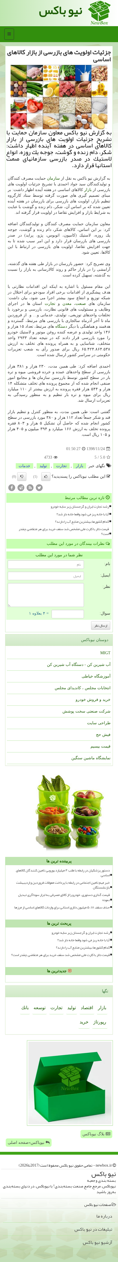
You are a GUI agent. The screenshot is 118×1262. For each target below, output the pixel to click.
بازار (88, 190)
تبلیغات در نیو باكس (93, 1229)
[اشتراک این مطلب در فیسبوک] (12, 487)
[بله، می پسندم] (45, 476)
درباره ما (104, 1216)
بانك (25, 1007)
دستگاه (61, 326)
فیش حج (103, 734)
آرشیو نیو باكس (97, 1242)
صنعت (80, 303)
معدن (67, 303)
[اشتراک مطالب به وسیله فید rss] (30, 487)
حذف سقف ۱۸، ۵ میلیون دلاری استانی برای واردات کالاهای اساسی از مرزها (62, 907)
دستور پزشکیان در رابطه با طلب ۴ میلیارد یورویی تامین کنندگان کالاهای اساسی (63, 873)
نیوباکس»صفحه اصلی (27, 1142)
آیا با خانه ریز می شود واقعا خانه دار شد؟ (82, 514)
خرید (84, 1021)
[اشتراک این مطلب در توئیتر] (39, 487)
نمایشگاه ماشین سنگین (91, 758)
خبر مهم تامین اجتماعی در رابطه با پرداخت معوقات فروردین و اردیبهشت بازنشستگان (63, 885)
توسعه (40, 1007)
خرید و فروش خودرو (93, 699)
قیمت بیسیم (101, 746)
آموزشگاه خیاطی (96, 676)
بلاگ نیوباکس (94, 1134)
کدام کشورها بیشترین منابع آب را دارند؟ (82, 521)
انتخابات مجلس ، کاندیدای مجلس (83, 688)
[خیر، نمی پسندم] (21, 476)
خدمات (24, 466)
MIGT (105, 653)
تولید (43, 466)
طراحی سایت (99, 723)
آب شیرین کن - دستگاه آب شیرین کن (79, 664)
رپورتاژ (99, 1021)
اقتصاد (87, 1007)
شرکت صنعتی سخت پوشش (86, 711)
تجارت (50, 303)
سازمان (53, 178)
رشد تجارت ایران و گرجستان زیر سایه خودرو (80, 506)
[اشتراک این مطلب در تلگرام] (21, 487)
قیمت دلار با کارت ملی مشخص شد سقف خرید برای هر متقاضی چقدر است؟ (64, 531)
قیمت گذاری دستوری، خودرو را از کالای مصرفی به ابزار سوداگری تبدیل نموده (64, 897)
